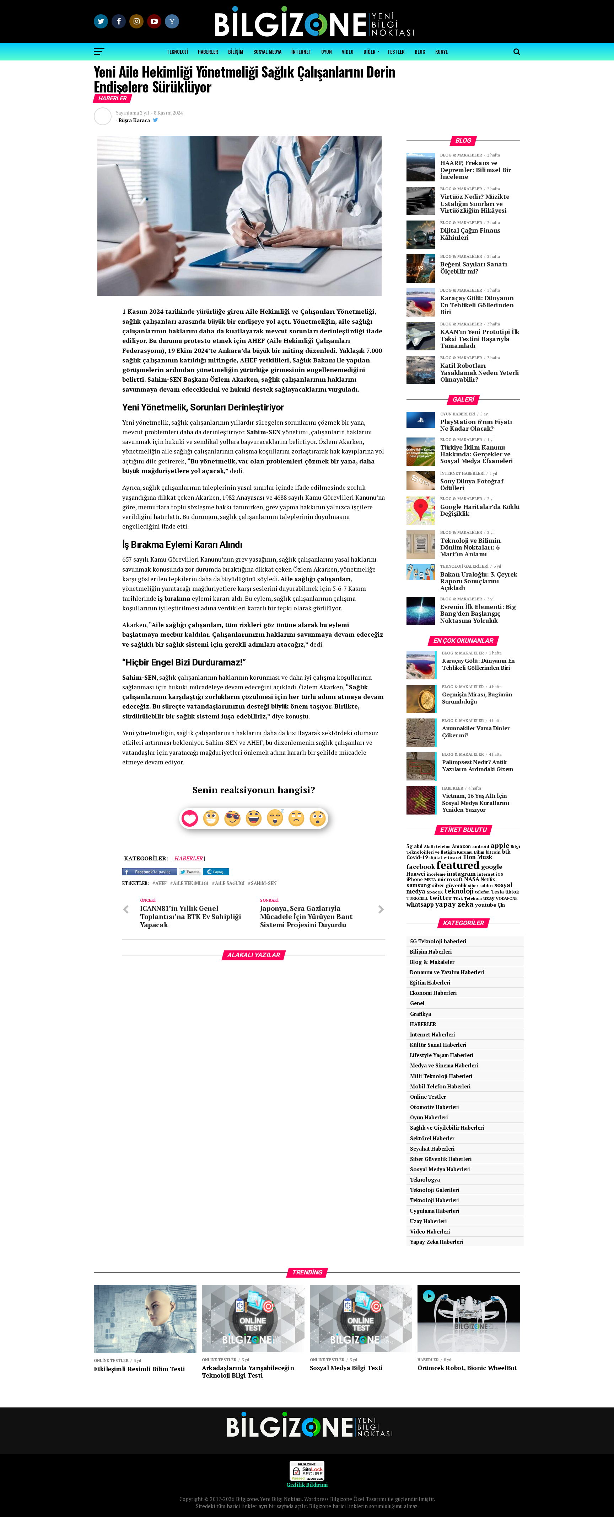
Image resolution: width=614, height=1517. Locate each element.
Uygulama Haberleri (434, 1211)
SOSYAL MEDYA (267, 51)
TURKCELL (417, 898)
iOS (499, 874)
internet (486, 874)
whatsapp (420, 904)
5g (409, 846)
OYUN (326, 51)
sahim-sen (263, 883)
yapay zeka (454, 904)
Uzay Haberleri (428, 1221)
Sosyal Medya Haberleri (440, 1169)
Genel (417, 1003)
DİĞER (369, 51)
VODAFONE (507, 898)
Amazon (461, 846)
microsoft (450, 879)
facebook (420, 866)
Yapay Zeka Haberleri (436, 1241)
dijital (435, 857)
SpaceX (435, 892)
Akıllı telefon (437, 846)
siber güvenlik (449, 885)
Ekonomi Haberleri (433, 993)
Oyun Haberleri (429, 1117)
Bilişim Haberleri (431, 951)
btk (506, 851)
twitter (441, 897)
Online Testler (428, 1096)
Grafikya (420, 1014)
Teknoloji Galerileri (434, 1190)
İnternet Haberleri (432, 1034)
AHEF (161, 883)
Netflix (488, 879)
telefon (482, 892)
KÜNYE (441, 51)
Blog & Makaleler (432, 962)
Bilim (479, 852)
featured (458, 865)
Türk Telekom (467, 898)
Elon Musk (477, 857)
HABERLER (208, 51)
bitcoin (493, 852)
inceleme (436, 874)
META (430, 879)
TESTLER (396, 51)
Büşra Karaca (134, 120)
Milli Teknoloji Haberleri (441, 1076)
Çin (501, 905)
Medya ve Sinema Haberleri (444, 1065)
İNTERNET (301, 51)
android (480, 846)
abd (418, 846)
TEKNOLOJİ (177, 51)
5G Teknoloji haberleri (438, 941)
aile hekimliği (191, 883)
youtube (485, 904)
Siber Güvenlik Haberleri (441, 1159)
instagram (461, 873)
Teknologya (425, 1179)
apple (500, 845)
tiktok (512, 891)
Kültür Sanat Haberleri (438, 1044)
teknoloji (459, 891)
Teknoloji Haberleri (434, 1200)
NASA (471, 878)
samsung (418, 885)
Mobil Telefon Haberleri (440, 1086)
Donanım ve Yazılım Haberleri (447, 972)
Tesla (497, 892)
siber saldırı (480, 885)
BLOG (420, 51)
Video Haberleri (430, 1231)
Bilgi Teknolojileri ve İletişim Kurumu (463, 849)
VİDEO (348, 51)
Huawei (415, 873)
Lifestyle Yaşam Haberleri (442, 1055)
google (491, 866)
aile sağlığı (229, 883)
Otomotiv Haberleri (434, 1107)
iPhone (414, 879)
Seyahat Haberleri (432, 1148)
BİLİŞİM (235, 51)
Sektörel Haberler (432, 1138)
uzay (488, 898)
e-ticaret (452, 857)
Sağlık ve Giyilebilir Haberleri (447, 1127)
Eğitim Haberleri (430, 982)
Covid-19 (417, 857)
